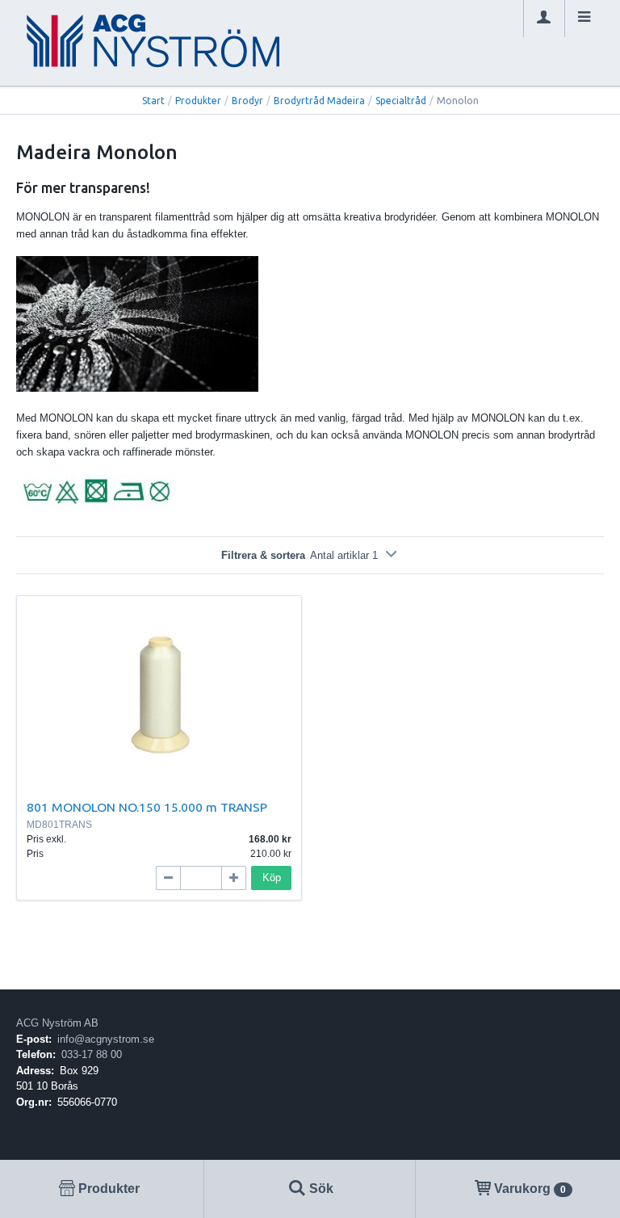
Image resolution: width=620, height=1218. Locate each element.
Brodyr (247, 100)
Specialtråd (400, 100)
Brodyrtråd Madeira (319, 100)
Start (153, 100)
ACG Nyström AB (57, 1023)
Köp (271, 878)
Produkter (198, 100)
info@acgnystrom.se (105, 1039)
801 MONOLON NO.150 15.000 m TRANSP (147, 807)
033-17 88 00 (91, 1054)
